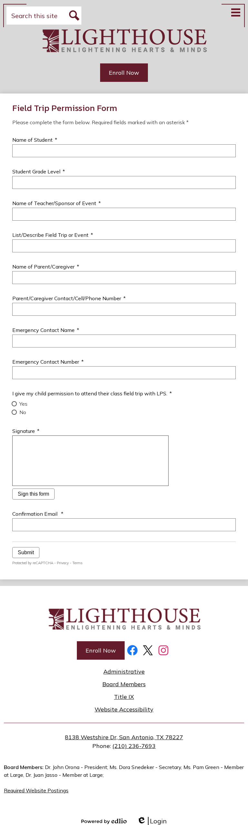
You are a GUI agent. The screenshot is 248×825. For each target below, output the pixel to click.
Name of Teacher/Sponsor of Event (56, 203)
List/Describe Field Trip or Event (52, 235)
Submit (26, 552)
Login (152, 821)
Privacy (63, 563)
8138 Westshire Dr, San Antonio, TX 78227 (124, 737)
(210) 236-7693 (134, 746)
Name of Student (34, 140)
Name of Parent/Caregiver (45, 266)
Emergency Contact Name (45, 330)
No (22, 412)
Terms (77, 563)
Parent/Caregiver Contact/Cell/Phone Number (68, 298)
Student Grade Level (38, 171)
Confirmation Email (37, 514)
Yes (23, 404)
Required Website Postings (36, 790)
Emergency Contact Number (47, 361)
